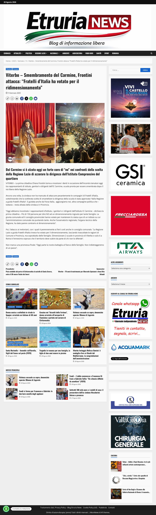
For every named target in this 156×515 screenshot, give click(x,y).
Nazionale (54, 53)
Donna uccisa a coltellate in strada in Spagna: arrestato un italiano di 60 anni (21, 313)
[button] (151, 53)
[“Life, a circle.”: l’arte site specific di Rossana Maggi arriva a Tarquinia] (116, 480)
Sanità (98, 53)
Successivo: (81, 272)
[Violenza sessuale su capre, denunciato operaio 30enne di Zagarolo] (89, 299)
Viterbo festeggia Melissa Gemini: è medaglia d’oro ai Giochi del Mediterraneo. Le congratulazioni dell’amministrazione (86, 354)
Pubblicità (103, 507)
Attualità (17, 53)
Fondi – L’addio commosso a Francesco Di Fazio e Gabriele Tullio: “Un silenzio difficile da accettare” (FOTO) (62, 380)
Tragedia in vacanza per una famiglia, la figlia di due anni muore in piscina (54, 352)
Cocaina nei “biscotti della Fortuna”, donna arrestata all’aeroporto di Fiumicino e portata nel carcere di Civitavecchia (53, 316)
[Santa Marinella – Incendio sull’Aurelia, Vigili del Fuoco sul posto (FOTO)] (21, 337)
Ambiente (66, 53)
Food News (89, 53)
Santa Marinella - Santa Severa (18, 345)
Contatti (111, 507)
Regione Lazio (40, 53)
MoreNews (94, 512)
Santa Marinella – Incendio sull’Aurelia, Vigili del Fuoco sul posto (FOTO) (21, 352)
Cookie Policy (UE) (90, 507)
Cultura (114, 455)
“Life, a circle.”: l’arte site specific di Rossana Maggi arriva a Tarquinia (135, 477)
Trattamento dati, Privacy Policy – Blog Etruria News (61, 507)
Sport (106, 53)
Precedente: (29, 272)
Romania (115, 53)
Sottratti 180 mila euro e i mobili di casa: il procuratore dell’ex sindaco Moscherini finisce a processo (62, 394)
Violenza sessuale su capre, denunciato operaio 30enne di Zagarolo (88, 313)
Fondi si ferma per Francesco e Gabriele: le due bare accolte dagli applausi (12, 394)
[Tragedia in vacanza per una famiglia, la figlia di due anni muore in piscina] (55, 337)
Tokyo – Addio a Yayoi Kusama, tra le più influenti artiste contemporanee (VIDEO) (136, 463)
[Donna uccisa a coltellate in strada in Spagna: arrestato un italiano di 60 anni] (21, 299)
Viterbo (8, 69)
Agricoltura (77, 53)
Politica (29, 53)
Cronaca (7, 53)
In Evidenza (18, 342)
